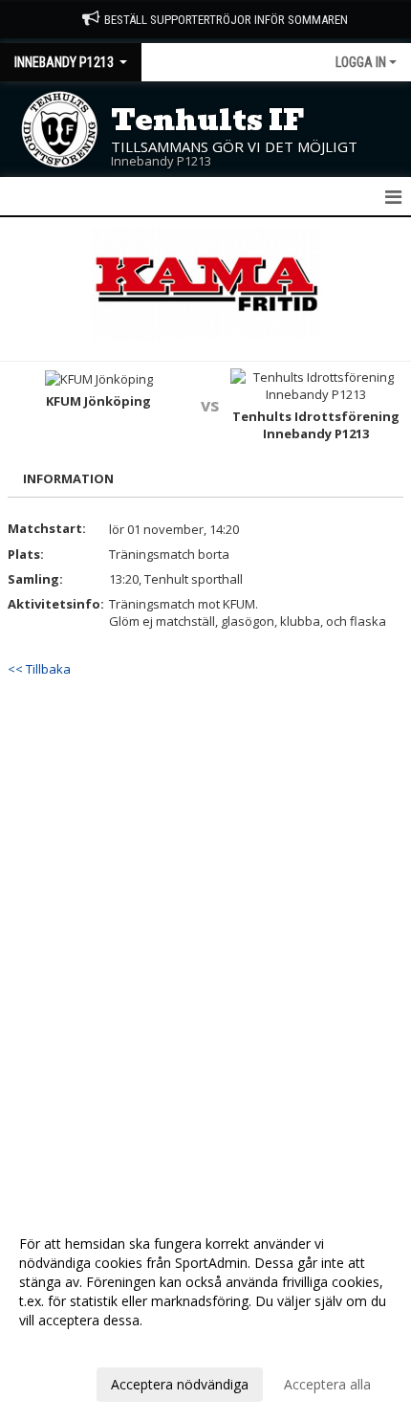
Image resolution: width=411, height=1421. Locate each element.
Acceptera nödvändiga (180, 1384)
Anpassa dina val (70, 1345)
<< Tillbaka (39, 668)
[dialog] (205, 1313)
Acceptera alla (327, 1384)
